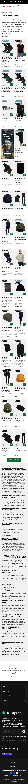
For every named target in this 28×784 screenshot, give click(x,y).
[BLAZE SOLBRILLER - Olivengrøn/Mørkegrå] (9, 118)
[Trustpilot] (10, 714)
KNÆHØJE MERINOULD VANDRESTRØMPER (6, 271)
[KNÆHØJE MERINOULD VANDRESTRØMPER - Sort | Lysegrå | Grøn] (9, 268)
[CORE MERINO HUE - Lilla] (7, 328)
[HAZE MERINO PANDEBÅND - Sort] (2, 448)
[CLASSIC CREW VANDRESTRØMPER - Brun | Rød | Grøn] (18, 88)
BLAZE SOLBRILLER (5, 120)
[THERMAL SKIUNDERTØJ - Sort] (18, 209)
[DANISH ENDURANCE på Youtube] (14, 750)
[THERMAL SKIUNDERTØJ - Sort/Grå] (15, 209)
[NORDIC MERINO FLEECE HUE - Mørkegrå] (22, 237)
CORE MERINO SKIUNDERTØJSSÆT (6, 240)
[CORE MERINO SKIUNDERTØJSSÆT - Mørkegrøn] (7, 237)
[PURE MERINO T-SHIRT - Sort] (15, 58)
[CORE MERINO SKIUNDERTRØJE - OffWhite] (24, 118)
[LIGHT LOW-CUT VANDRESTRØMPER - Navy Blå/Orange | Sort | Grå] (9, 88)
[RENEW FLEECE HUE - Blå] (9, 418)
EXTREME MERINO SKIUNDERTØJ (18, 331)
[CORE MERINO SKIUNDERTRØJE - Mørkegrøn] (18, 118)
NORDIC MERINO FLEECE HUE (20, 240)
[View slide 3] (15, 677)
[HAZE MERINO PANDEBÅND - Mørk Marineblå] (5, 448)
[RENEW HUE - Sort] (18, 388)
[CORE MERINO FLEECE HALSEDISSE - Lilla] (11, 298)
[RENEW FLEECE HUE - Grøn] (2, 418)
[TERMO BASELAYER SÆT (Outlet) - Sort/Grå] (15, 448)
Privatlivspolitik (13, 780)
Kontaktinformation (13, 782)
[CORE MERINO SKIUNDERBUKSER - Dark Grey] (24, 148)
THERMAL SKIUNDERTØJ (20, 211)
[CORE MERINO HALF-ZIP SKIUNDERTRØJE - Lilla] (20, 358)
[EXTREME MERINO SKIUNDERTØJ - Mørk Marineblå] (15, 328)
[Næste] (26, 2)
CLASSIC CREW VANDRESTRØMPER (18, 91)
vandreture (21, 624)
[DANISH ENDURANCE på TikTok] (18, 750)
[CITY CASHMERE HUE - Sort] (20, 298)
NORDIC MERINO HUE (6, 211)
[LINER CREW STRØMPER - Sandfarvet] (9, 178)
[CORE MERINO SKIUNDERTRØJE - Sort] (15, 118)
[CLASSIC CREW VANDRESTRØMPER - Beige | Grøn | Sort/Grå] (22, 88)
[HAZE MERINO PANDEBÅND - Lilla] (9, 448)
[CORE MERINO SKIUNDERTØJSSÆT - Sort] (5, 237)
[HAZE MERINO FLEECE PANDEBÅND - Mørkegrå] (18, 418)
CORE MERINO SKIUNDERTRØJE (18, 121)
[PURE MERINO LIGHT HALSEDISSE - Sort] (2, 358)
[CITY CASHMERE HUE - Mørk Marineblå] (18, 298)
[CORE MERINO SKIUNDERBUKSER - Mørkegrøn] (22, 148)
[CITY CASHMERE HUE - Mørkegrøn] (22, 298)
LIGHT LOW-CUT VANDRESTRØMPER (5, 91)
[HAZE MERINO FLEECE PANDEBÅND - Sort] (15, 418)
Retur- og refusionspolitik (6, 780)
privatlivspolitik (19, 741)
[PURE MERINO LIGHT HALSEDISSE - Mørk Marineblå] (7, 358)
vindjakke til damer (6, 566)
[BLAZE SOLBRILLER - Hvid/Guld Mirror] (7, 118)
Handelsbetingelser (20, 780)
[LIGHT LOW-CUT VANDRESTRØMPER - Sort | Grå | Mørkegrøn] (2, 88)
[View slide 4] (17, 677)
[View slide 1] (11, 677)
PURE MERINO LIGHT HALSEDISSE (6, 361)
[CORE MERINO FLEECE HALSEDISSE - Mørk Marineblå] (9, 298)
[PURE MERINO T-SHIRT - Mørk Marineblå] (18, 58)
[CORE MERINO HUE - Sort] (5, 328)
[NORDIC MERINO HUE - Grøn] (7, 208)
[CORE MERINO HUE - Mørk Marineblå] (9, 328)
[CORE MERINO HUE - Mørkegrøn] (11, 328)
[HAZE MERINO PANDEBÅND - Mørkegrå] (7, 448)
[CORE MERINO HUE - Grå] (2, 328)
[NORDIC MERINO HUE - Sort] (5, 208)
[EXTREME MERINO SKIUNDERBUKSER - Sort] (2, 388)
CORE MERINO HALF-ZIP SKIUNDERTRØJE (20, 361)
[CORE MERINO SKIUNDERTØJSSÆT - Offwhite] (9, 237)
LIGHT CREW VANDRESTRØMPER (5, 61)
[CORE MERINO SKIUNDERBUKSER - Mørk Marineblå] (20, 148)
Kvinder (6, 12)
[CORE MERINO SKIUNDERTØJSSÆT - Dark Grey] (11, 237)
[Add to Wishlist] (3, 55)
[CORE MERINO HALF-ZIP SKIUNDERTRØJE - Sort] (15, 358)
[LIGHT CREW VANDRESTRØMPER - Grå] (9, 58)
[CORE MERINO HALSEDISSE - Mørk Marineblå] (20, 178)
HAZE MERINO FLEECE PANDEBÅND (19, 421)
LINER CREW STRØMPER (7, 181)
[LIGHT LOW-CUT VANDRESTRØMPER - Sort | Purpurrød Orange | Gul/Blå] (11, 88)
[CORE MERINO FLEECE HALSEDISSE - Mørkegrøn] (7, 298)
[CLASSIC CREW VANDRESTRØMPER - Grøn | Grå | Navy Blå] (24, 88)
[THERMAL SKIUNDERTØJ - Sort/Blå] (22, 209)
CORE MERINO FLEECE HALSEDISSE (6, 301)
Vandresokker (5, 631)
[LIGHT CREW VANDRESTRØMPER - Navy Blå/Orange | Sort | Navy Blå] (7, 58)
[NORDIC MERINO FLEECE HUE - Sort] (18, 237)
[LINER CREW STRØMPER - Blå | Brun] (2, 178)
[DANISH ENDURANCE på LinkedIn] (6, 750)
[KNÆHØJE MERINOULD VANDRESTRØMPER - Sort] (7, 268)
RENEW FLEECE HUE (6, 420)
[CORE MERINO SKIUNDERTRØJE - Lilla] (22, 118)
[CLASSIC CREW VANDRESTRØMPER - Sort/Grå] (15, 88)
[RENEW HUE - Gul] (15, 388)
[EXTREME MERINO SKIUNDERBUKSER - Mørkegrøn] (7, 388)
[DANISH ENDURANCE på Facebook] (2, 750)
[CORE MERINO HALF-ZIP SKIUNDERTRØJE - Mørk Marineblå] (18, 358)
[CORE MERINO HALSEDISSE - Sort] (15, 178)
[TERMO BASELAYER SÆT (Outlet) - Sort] (18, 448)
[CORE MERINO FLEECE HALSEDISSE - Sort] (2, 298)
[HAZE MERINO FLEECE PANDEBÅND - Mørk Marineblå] (20, 418)
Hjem (2, 12)
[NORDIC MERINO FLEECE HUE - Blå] (20, 237)
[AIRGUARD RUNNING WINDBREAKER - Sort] (20, 268)
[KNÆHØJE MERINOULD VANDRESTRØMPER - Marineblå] (2, 268)
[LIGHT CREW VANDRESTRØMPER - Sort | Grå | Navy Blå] (11, 58)
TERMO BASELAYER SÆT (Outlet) (20, 451)
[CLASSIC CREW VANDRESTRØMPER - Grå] (20, 88)
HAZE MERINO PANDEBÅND (4, 451)
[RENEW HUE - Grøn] (24, 388)
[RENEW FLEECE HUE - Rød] (5, 418)
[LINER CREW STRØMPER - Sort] (5, 178)
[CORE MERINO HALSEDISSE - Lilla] (22, 178)
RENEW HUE (17, 390)
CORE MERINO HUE (5, 330)
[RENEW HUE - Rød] (22, 388)
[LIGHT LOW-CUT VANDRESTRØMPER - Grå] (7, 88)
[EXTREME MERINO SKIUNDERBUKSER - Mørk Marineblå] (5, 388)
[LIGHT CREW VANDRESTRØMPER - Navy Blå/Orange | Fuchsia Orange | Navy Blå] (5, 58)
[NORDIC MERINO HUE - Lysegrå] (11, 208)
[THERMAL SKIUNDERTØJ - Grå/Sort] (20, 209)
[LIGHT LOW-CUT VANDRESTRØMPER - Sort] (5, 88)
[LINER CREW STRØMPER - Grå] (7, 178)
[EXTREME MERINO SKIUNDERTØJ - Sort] (20, 328)
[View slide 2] (13, 677)
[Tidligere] (2, 2)
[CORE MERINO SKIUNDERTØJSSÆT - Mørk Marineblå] (2, 237)
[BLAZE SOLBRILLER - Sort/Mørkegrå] (2, 118)
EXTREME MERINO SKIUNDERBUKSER (5, 391)
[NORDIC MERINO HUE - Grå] (9, 208)
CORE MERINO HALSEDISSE (17, 181)
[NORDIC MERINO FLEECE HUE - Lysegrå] (24, 237)
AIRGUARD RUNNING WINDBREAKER (19, 271)
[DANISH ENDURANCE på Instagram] (10, 750)
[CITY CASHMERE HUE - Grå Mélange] (15, 298)
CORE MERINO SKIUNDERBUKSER (18, 151)
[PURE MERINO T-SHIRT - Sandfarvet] (20, 58)
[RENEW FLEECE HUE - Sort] (7, 418)
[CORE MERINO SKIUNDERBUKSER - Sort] (15, 148)
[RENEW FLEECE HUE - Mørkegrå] (11, 418)
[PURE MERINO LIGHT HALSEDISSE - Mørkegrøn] (5, 358)
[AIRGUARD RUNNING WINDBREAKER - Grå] (15, 268)
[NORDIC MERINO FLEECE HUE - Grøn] (15, 237)
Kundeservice (14, 668)
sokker (15, 491)
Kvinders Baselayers (20, 561)
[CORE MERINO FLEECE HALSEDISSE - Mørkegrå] (5, 298)
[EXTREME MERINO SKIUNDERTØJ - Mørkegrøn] (18, 328)
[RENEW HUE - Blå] (20, 388)
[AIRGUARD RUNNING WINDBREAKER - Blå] (18, 268)
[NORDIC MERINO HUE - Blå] (2, 208)
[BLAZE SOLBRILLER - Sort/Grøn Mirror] (5, 118)
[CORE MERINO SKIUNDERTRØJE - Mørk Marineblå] (20, 118)
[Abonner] (22, 732)
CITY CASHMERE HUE (19, 300)
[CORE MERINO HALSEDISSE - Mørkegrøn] (18, 178)
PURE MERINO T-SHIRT (19, 60)
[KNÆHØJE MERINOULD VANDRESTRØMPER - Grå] (5, 268)
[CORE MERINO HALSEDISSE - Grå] (24, 178)
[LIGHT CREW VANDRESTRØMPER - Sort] (2, 58)
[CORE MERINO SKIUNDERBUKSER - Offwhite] (18, 148)
